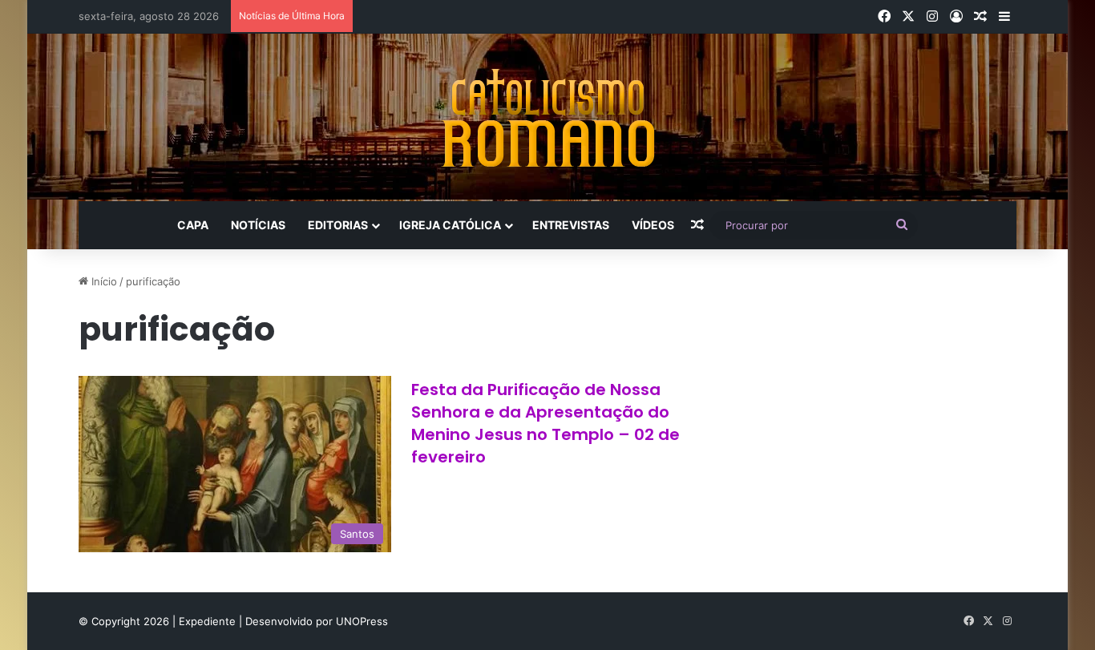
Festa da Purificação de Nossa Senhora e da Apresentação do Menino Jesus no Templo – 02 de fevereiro (545, 423)
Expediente (209, 621)
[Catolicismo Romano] (547, 117)
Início (102, 281)
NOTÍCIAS (258, 225)
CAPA (192, 225)
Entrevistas (570, 225)
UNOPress (362, 621)
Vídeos (653, 225)
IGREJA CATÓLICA (450, 225)
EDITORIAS (338, 225)
